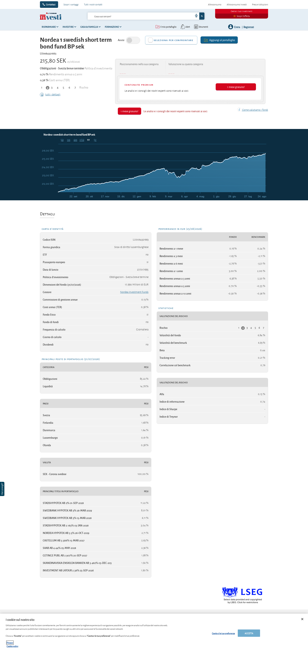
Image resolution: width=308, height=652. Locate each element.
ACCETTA (249, 633)
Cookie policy (12, 646)
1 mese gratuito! (236, 87)
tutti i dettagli (52, 94)
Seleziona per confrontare (173, 40)
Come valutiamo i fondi (255, 110)
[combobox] (146, 16)
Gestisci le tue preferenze (223, 633)
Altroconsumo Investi (237, 4)
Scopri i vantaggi (71, 4)
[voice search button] (195, 16)
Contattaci (50, 4)
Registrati (248, 26)
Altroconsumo (214, 4)
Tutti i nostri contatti (93, 4)
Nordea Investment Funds (134, 292)
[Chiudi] (302, 619)
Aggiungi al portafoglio (222, 40)
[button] (2, 489)
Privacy (10, 642)
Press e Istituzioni (260, 4)
